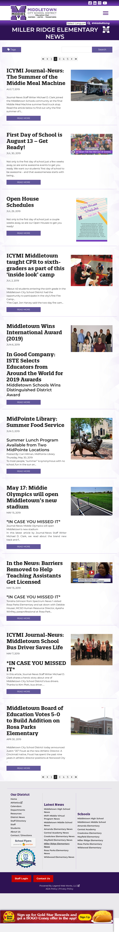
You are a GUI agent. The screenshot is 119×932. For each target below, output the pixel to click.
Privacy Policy (66, 888)
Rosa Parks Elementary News (56, 852)
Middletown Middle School (91, 822)
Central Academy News (56, 832)
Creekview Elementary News (59, 836)
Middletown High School (90, 818)
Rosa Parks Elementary (89, 844)
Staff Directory (18, 821)
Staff (13, 824)
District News (18, 817)
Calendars (16, 806)
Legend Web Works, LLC (65, 885)
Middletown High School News (57, 810)
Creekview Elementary (89, 833)
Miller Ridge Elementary (90, 840)
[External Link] (56, 916)
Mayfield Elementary (88, 836)
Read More (23, 118)
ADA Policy (51, 888)
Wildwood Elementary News (59, 857)
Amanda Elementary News (58, 829)
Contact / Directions (21, 835)
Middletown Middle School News (58, 824)
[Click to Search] (89, 23)
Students (15, 828)
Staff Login (21, 878)
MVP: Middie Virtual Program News (54, 817)
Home (14, 799)
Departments (18, 810)
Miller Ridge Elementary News (57, 845)
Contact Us (43, 878)
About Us (15, 831)
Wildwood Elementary (89, 847)
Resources (16, 813)
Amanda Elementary (88, 825)
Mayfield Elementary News (58, 840)
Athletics (15, 802)
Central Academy (86, 829)
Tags (13, 49)
